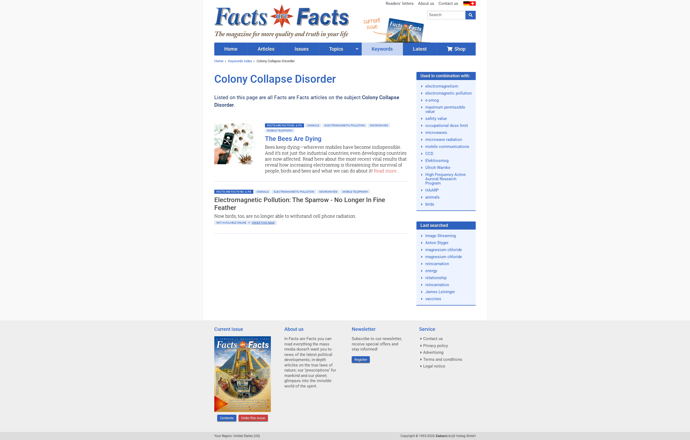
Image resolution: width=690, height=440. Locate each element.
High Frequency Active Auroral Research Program (445, 179)
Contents (227, 418)
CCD (429, 153)
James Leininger (440, 291)
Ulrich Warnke (437, 167)
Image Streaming (440, 235)
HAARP (432, 190)
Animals (313, 125)
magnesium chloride (443, 249)
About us (426, 3)
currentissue (371, 23)
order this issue (263, 222)
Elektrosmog (436, 160)
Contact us (448, 3)
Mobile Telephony (279, 130)
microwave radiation (443, 139)
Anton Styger (436, 242)
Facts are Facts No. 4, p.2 (284, 125)
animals (432, 197)
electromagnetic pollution (448, 93)
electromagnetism (441, 86)
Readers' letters (400, 3)
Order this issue (253, 418)
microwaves (436, 132)
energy (431, 270)
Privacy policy (435, 345)
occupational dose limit (446, 125)
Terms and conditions (442, 359)
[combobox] (446, 15)
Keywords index (240, 61)
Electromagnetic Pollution (345, 125)
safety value (436, 118)
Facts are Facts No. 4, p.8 (233, 191)
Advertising (433, 352)
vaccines (433, 298)
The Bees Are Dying (293, 139)
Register (360, 360)
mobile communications (447, 146)
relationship (436, 277)
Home (218, 61)
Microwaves (379, 125)
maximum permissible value (445, 109)
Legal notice (434, 366)
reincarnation (437, 263)
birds (429, 204)
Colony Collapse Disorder (276, 61)
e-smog (432, 100)
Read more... (387, 171)
